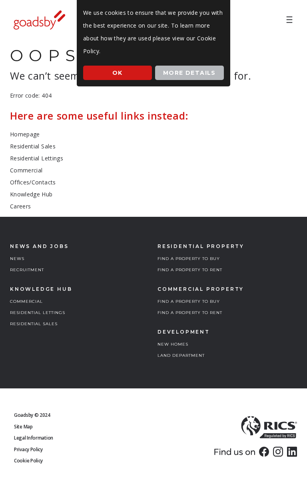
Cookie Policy (28, 460)
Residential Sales (33, 146)
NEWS (17, 258)
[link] (264, 451)
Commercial (26, 170)
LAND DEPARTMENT (181, 355)
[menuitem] (289, 20)
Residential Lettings (36, 158)
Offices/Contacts (33, 182)
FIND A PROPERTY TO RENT (189, 269)
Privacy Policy (28, 449)
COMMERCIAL (26, 301)
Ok (117, 72)
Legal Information (33, 437)
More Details (189, 72)
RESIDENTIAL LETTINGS (37, 312)
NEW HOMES (172, 344)
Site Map (23, 426)
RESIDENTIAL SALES (34, 323)
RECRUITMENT (27, 269)
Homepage (25, 134)
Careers (20, 206)
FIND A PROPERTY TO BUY (188, 258)
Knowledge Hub (31, 194)
